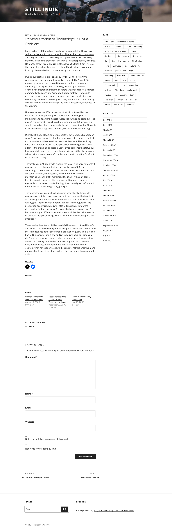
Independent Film (132, 66)
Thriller (120, 100)
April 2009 (107, 135)
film (113, 61)
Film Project (137, 61)
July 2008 (107, 180)
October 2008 (109, 165)
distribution (109, 56)
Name (29, 394)
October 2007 (109, 220)
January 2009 (109, 150)
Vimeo (107, 104)
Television (109, 100)
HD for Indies (46, 51)
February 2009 (109, 145)
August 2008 (109, 175)
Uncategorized (37, 323)
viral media (118, 104)
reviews (108, 90)
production (133, 85)
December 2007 (110, 210)
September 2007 (110, 225)
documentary (123, 56)
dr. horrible (137, 56)
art (112, 41)
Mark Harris (122, 75)
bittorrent (109, 46)
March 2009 (108, 140)
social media (132, 90)
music (116, 80)
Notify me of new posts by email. (41, 448)
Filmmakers (123, 61)
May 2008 (107, 190)
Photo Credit (110, 85)
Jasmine (108, 71)
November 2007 (110, 215)
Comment (31, 357)
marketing (109, 75)
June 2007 (107, 240)
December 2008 (110, 155)
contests (133, 51)
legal (131, 71)
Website (29, 422)
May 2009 (107, 130)
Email (29, 407)
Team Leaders (120, 95)
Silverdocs (119, 90)
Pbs (124, 80)
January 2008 (109, 205)
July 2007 (107, 236)
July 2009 (107, 120)
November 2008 (110, 160)
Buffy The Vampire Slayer (115, 51)
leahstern (49, 35)
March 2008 (108, 195)
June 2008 (107, 185)
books (118, 46)
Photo (132, 80)
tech (31, 326)
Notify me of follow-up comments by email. (46, 439)
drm (106, 61)
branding (138, 46)
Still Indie (42, 9)
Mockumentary (137, 75)
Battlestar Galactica (125, 41)
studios (108, 95)
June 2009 (107, 125)
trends (129, 100)
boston (128, 46)
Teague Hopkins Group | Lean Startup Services (114, 510)
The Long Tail (71, 77)
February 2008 (109, 200)
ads (106, 41)
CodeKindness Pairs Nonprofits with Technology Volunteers (58, 299)
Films (107, 66)
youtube (130, 104)
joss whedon (120, 71)
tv (136, 100)
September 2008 (110, 170)
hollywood (117, 66)
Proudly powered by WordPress (37, 525)
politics (122, 85)
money (107, 80)
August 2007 (108, 230)
